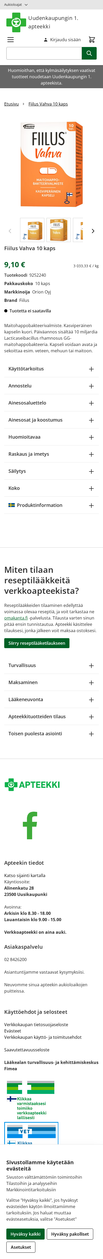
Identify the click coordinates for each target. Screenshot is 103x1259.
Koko (14, 488)
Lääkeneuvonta (25, 699)
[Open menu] (10, 39)
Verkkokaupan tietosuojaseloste (36, 1024)
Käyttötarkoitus (26, 368)
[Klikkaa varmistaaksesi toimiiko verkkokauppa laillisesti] (51, 1100)
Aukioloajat (13, 4)
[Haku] (89, 53)
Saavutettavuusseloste (26, 1050)
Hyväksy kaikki (25, 1234)
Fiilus (24, 300)
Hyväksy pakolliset (70, 1234)
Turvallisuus (22, 665)
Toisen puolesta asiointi (35, 733)
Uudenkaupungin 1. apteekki (53, 22)
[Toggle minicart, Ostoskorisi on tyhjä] (92, 39)
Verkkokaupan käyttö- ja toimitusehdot (43, 1037)
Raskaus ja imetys (28, 454)
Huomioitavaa (24, 437)
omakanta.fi (16, 618)
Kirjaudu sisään (65, 40)
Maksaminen (23, 682)
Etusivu (11, 104)
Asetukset (21, 1247)
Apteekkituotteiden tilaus (37, 716)
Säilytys (17, 471)
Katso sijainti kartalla (24, 875)
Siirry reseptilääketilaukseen (36, 643)
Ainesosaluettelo (27, 403)
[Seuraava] (93, 231)
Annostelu (19, 385)
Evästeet (12, 1031)
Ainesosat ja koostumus (35, 420)
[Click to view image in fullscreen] (51, 165)
